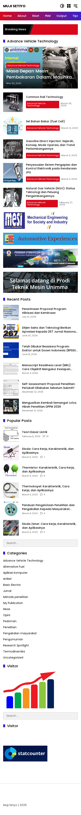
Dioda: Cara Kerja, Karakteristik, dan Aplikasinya (48, 451)
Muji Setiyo (14, 6)
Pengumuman (13, 639)
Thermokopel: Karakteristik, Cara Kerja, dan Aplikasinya (45, 488)
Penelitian (10, 627)
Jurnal (7, 591)
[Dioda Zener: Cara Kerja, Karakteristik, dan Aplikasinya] (11, 528)
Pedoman (10, 621)
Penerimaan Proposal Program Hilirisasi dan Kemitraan (44, 311)
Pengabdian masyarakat (20, 633)
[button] (62, 6)
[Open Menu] (68, 6)
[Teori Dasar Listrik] (11, 434)
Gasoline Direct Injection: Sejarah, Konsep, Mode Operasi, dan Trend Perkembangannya (50, 145)
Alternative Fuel (13, 567)
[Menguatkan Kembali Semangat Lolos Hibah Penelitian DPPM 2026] (11, 406)
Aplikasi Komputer (15, 573)
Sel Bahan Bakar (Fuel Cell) (45, 121)
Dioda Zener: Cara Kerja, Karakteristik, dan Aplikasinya (49, 526)
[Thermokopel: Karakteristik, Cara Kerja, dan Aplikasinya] (11, 490)
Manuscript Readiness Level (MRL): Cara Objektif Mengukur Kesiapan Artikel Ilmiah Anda (46, 367)
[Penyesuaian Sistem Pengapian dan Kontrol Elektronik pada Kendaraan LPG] (13, 173)
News (6, 609)
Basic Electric (12, 585)
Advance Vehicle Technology (23, 65)
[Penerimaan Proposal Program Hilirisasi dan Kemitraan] (11, 312)
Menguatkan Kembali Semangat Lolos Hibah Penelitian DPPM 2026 (49, 405)
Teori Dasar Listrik (34, 432)
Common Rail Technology (44, 97)
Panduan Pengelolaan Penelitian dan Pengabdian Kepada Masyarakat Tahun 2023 (48, 507)
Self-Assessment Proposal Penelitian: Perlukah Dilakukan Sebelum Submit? (48, 386)
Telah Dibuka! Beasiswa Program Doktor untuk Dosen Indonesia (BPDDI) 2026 (49, 348)
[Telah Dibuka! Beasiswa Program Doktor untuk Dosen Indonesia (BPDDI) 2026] (11, 350)
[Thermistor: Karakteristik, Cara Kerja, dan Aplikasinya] (11, 471)
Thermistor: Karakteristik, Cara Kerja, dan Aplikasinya (48, 469)
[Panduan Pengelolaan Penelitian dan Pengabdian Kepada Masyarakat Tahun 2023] (11, 509)
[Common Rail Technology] (13, 102)
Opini (6, 615)
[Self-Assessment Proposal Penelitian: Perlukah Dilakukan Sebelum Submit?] (11, 387)
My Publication (13, 603)
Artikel (7, 579)
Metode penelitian (15, 597)
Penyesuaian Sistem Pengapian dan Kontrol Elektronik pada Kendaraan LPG (51, 168)
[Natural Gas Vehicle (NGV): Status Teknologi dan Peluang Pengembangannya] (13, 197)
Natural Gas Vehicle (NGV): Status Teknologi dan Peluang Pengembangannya (50, 192)
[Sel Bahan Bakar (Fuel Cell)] (13, 125)
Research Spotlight (16, 645)
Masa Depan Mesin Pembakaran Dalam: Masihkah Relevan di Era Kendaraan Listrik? (40, 74)
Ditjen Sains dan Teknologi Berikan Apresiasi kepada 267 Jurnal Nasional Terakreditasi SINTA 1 (49, 330)
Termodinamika (14, 651)
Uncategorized (13, 657)
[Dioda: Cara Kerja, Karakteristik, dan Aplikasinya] (11, 453)
